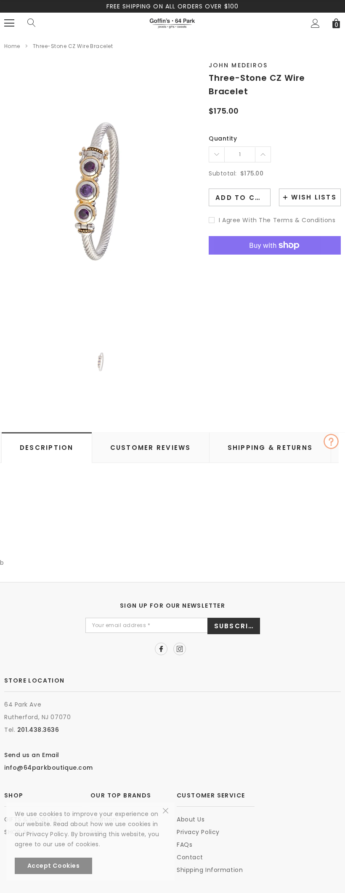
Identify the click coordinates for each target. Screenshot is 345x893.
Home (12, 46)
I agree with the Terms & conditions (277, 220)
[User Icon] (315, 23)
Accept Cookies (53, 865)
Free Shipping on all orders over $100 (172, 6)
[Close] (165, 810)
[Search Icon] (31, 23)
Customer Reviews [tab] (150, 447)
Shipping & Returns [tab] (270, 447)
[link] (101, 362)
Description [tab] (47, 447)
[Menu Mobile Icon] (9, 23)
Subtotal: (223, 173)
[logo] (172, 23)
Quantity (223, 138)
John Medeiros (238, 65)
